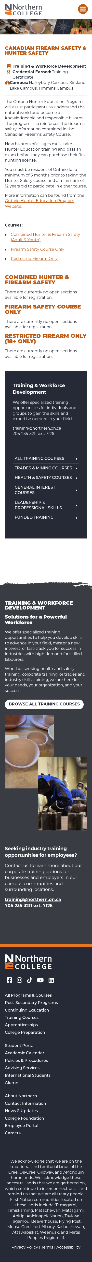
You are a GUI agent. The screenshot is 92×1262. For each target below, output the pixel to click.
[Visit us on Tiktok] (29, 981)
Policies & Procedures (26, 1061)
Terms (47, 1248)
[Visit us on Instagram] (19, 981)
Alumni (12, 1083)
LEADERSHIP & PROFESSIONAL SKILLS (38, 505)
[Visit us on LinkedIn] (51, 981)
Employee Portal (21, 1126)
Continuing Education (27, 1011)
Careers (13, 1133)
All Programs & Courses (28, 996)
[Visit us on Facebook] (9, 981)
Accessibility (68, 1248)
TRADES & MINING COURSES (43, 468)
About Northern (21, 1096)
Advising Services (22, 1068)
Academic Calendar (24, 1053)
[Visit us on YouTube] (40, 981)
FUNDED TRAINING (34, 518)
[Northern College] (23, 9)
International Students (28, 1076)
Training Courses (22, 1018)
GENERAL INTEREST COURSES (35, 490)
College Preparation (25, 1033)
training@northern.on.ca (37, 429)
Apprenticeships (21, 1025)
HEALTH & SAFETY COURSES (43, 478)
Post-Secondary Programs (31, 1003)
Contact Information (25, 1104)
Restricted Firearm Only (34, 259)
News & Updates (21, 1111)
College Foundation (24, 1119)
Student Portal (20, 1046)
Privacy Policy (25, 1248)
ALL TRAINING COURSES (39, 459)
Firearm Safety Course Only (37, 250)
